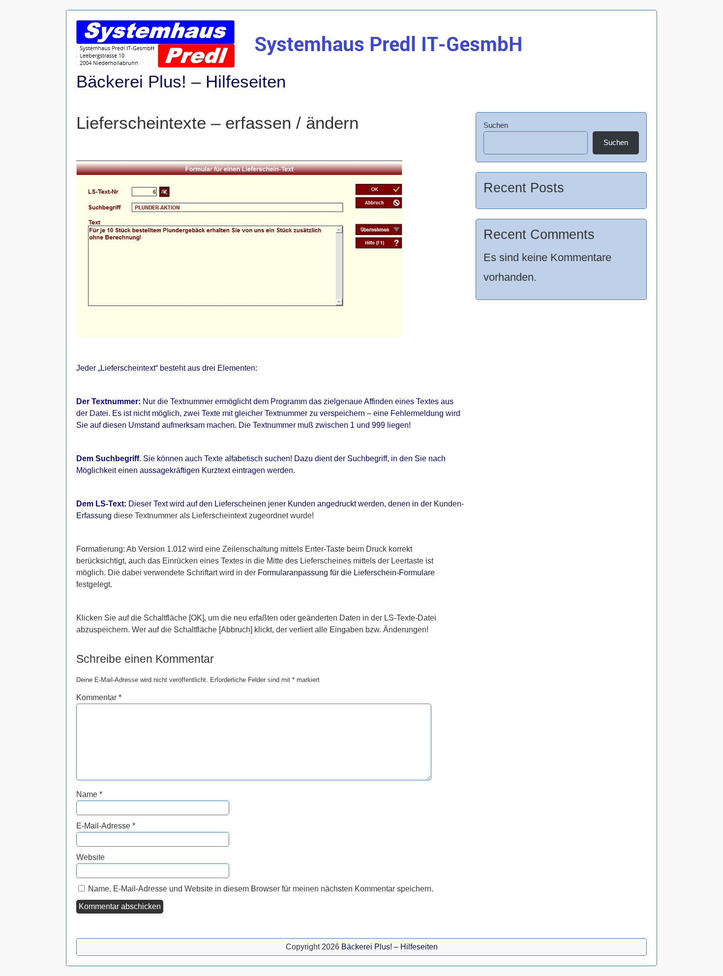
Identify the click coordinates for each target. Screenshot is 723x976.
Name (89, 794)
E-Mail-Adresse (105, 826)
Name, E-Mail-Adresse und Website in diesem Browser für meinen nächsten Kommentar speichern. (260, 889)
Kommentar (98, 697)
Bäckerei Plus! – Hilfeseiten (181, 81)
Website (90, 857)
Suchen (495, 125)
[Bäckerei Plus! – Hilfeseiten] (301, 64)
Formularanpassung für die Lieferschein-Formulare (346, 572)
